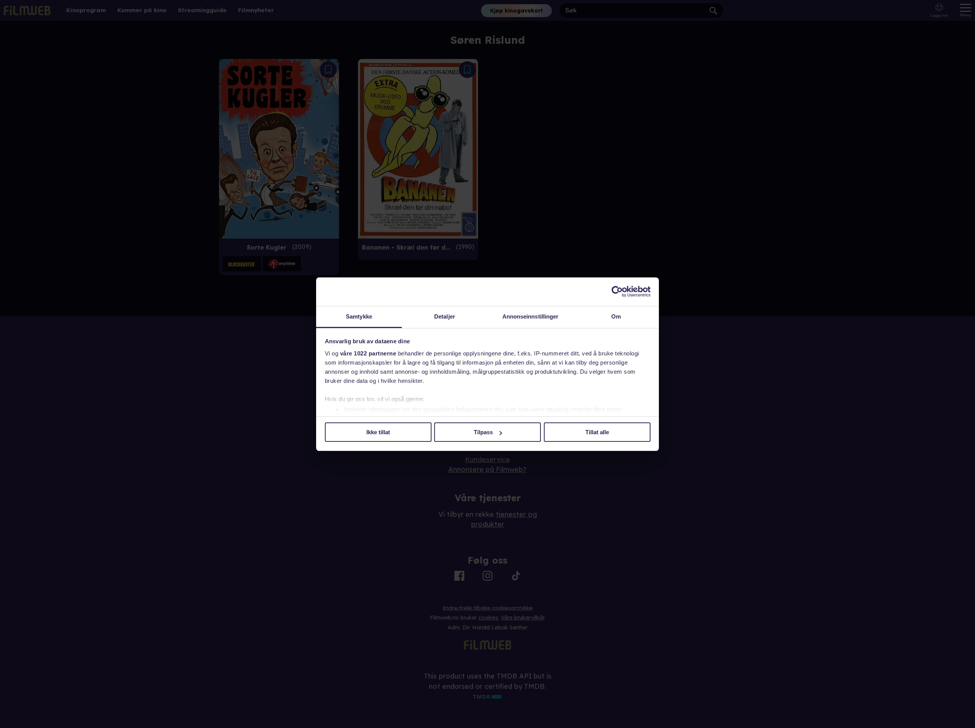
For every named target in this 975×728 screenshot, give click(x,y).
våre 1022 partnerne (368, 353)
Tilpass (483, 432)
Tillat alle (597, 432)
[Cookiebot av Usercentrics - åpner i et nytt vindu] (617, 291)
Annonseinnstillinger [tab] (530, 316)
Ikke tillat (378, 432)
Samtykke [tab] (359, 316)
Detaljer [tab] (444, 316)
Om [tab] (616, 316)
